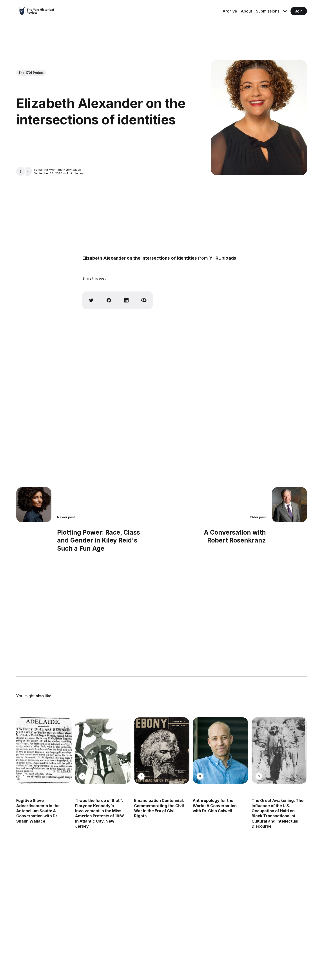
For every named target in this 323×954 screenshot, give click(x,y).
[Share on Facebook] (109, 300)
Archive (230, 11)
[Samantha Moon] (20, 171)
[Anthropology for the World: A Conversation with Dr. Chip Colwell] (220, 750)
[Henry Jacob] (27, 171)
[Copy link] (144, 300)
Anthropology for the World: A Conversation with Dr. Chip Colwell (215, 805)
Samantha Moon (45, 169)
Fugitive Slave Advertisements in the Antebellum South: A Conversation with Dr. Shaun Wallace (38, 810)
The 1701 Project (31, 73)
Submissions (267, 11)
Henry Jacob (72, 169)
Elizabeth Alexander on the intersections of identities (139, 258)
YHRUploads (222, 258)
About (246, 11)
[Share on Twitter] (91, 300)
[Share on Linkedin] (126, 300)
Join (299, 11)
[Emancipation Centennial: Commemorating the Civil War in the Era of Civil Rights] (161, 750)
